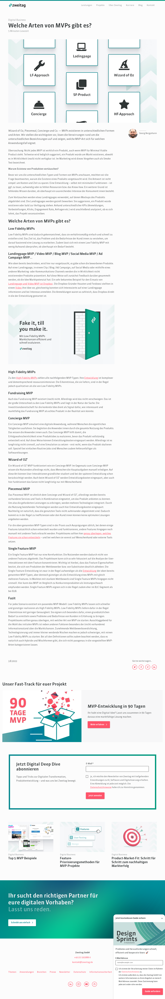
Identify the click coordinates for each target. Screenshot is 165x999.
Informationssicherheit (100, 972)
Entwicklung (91, 378)
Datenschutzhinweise (101, 787)
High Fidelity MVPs (26, 378)
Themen (12, 972)
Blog (140, 5)
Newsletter (64, 972)
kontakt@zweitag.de (82, 962)
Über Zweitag (115, 5)
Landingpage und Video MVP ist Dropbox (30, 284)
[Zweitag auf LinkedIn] (70, 984)
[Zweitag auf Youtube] (86, 984)
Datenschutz (79, 972)
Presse (53, 972)
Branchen (41, 972)
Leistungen (86, 5)
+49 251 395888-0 (82, 958)
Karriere (130, 5)
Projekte (100, 5)
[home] (17, 5)
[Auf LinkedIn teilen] (154, 667)
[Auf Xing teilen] (147, 667)
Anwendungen (27, 972)
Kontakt (151, 5)
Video (18, 288)
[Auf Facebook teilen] (141, 667)
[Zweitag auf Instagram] (78, 984)
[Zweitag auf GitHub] (94, 984)
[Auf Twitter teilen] (134, 667)
